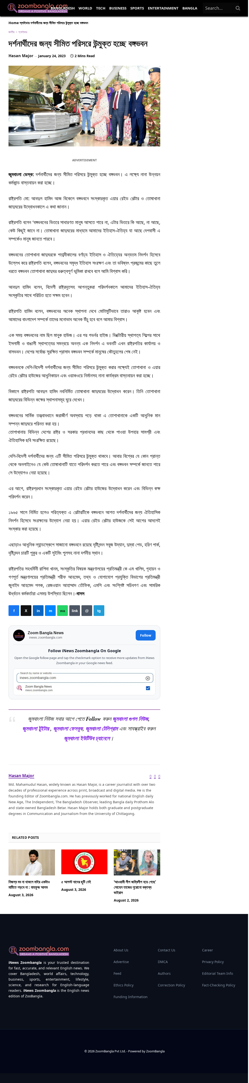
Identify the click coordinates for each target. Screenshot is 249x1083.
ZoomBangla (155, 1051)
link (74, 610)
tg (99, 610)
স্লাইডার (25, 22)
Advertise (121, 961)
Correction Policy (171, 985)
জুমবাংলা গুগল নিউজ (130, 718)
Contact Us (166, 950)
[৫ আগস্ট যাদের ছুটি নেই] (84, 862)
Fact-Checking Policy (218, 985)
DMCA (163, 961)
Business (117, 8)
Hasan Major (21, 55)
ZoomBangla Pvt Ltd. (110, 1051)
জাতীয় (12, 32)
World (85, 8)
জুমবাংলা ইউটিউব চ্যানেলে (87, 738)
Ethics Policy (123, 985)
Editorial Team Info (217, 973)
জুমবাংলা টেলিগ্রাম (102, 728)
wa (62, 610)
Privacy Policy (213, 961)
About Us (121, 950)
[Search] (238, 8)
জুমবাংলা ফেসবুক (68, 728)
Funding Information (131, 996)
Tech (100, 8)
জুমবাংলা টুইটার (35, 728)
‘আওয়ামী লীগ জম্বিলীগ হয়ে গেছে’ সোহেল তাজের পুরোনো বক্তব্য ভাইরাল (135, 887)
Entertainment (163, 8)
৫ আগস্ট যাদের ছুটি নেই (76, 881)
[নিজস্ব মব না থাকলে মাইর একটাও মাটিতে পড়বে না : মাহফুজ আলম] (32, 862)
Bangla (189, 8)
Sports (137, 8)
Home (14, 22)
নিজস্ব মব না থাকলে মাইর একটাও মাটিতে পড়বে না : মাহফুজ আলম (29, 884)
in (38, 610)
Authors (164, 973)
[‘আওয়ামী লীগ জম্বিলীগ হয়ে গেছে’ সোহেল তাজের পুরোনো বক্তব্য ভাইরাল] (137, 862)
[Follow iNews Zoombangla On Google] (84, 681)
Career (207, 950)
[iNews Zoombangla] (37, 8)
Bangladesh (63, 8)
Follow (145, 635)
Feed (117, 973)
